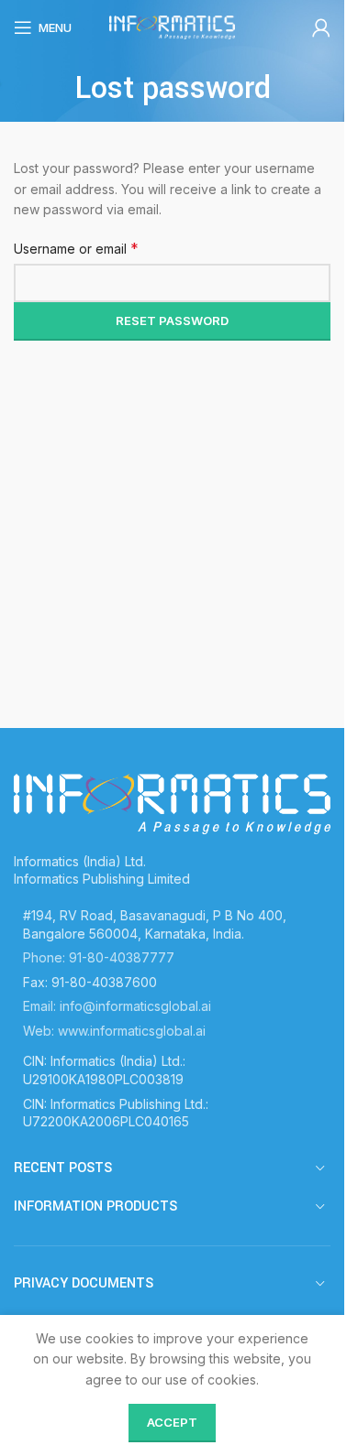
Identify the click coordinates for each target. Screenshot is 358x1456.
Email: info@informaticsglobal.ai (117, 1006)
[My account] (321, 27)
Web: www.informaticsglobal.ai (114, 1030)
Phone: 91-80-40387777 (98, 957)
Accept (172, 1422)
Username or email (76, 248)
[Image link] (172, 802)
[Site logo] (172, 26)
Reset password (172, 320)
